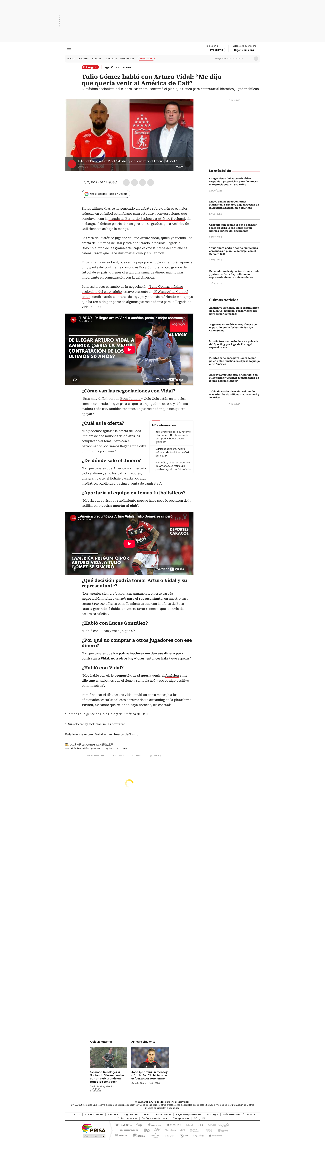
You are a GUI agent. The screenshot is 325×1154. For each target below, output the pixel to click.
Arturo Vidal (118, 755)
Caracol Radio (163, 48)
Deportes (83, 58)
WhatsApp (150, 182)
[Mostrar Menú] (69, 48)
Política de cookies (127, 1118)
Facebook (126, 182)
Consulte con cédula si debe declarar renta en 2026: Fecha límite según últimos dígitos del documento (233, 227)
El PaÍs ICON (169, 1134)
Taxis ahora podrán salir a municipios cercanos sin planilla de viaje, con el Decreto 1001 (233, 251)
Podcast (97, 58)
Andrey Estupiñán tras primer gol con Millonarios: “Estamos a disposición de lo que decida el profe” (234, 377)
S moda (183, 1134)
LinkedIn (142, 182)
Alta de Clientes (163, 1114)
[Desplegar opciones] (188, 164)
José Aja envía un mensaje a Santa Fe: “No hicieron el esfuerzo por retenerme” (149, 1075)
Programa (216, 50)
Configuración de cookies (155, 1118)
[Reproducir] (72, 164)
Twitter (134, 182)
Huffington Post (127, 1130)
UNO (145, 1130)
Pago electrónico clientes (137, 1114)
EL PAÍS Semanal (194, 1130)
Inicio (70, 58)
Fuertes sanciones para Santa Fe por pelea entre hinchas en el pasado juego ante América (234, 361)
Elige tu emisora (244, 50)
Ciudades (111, 58)
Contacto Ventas (94, 1114)
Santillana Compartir (172, 1124)
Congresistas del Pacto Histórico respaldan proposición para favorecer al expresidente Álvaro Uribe (233, 181)
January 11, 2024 (117, 748)
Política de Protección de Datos (239, 1114)
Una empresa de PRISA (94, 1128)
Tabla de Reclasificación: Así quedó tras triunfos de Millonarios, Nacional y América (234, 394)
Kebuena (222, 1130)
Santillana (153, 1124)
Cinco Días (169, 1130)
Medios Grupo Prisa (94, 1136)
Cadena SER (188, 1124)
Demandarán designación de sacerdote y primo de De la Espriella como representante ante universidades (234, 274)
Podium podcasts (154, 1134)
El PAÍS (122, 1124)
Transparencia (181, 1118)
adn (211, 1124)
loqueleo (198, 1134)
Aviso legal (212, 1114)
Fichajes (136, 755)
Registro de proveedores (188, 1114)
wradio (156, 1130)
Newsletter (249, 58)
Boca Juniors (130, 398)
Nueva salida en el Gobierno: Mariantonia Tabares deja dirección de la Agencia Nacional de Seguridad (234, 204)
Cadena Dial (181, 1130)
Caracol (224, 1124)
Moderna (138, 1134)
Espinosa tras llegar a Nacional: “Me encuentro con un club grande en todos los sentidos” (107, 1077)
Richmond (121, 1134)
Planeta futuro (208, 1130)
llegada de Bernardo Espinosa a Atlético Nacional (147, 218)
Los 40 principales (137, 1124)
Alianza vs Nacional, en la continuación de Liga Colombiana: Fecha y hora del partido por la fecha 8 (234, 310)
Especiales (146, 58)
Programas (127, 58)
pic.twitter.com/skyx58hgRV (91, 744)
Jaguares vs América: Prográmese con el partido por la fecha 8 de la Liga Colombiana (233, 327)
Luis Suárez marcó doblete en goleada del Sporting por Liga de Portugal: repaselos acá (233, 344)
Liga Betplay (155, 755)
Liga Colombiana (117, 67)
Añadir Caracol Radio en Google (108, 194)
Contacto (75, 1114)
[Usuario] (256, 58)
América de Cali (95, 755)
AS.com (200, 1124)
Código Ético (200, 1118)
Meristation (215, 1134)
